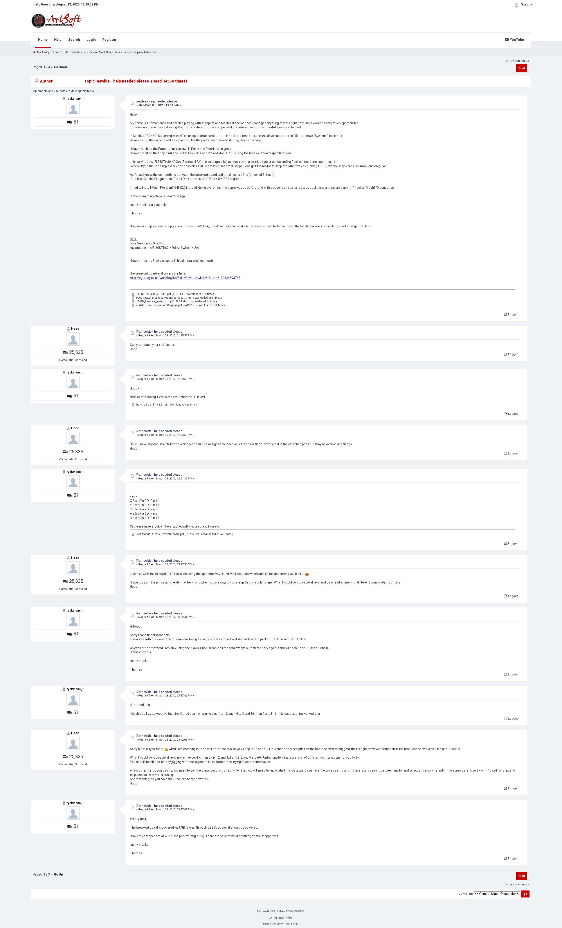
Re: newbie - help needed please (159, 331)
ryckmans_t (75, 98)
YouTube (516, 40)
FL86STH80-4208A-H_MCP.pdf (153, 294)
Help (57, 40)
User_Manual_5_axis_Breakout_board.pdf (159, 534)
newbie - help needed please (156, 101)
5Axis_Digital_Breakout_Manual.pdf (156, 297)
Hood (75, 328)
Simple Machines (295, 910)
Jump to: (466, 894)
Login (91, 40)
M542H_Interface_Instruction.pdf (154, 301)
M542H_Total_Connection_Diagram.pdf (158, 305)
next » (525, 61)
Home (43, 40)
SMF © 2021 (278, 910)
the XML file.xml (144, 404)
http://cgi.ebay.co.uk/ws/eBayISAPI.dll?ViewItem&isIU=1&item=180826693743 (185, 278)
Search (74, 40)
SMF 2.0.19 (263, 910)
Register (109, 40)
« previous (513, 61)
